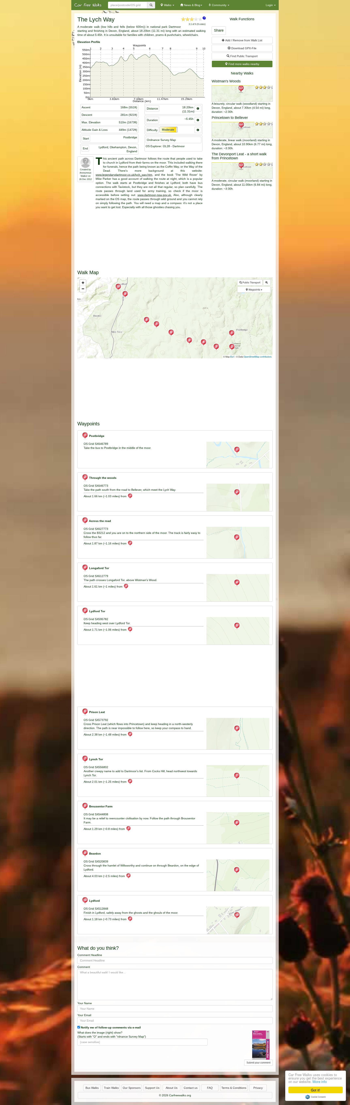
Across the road (99, 521)
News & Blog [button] (191, 5)
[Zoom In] (267, 282)
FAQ (210, 1087)
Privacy (258, 1087)
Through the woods (102, 477)
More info (320, 1081)
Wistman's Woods (226, 81)
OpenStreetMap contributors (258, 356)
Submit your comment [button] (258, 1062)
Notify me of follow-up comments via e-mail (111, 1027)
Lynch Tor (95, 759)
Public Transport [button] (251, 282)
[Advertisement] (175, 237)
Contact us (190, 1087)
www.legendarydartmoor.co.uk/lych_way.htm (124, 174)
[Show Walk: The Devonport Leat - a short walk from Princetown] (242, 170)
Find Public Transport (243, 56)
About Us (171, 1087)
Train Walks (111, 1087)
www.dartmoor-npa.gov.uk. (155, 195)
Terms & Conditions (233, 1087)
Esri (232, 356)
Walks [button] (167, 5)
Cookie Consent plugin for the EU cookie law (315, 1097)
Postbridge (96, 436)
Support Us (152, 1087)
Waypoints (254, 289)
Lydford (94, 900)
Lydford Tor (96, 611)
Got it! (315, 1089)
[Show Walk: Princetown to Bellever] (242, 130)
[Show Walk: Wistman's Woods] (242, 93)
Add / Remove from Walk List (243, 40)
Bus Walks (92, 1087)
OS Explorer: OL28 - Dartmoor (165, 146)
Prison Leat (96, 712)
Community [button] (219, 5)
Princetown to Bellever (230, 118)
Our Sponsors (132, 1087)
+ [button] (83, 282)
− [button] (83, 288)
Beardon (94, 853)
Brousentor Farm (100, 806)
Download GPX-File (243, 48)
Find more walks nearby (243, 64)
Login (270, 5)
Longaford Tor (98, 568)
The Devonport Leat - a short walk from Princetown (239, 156)
